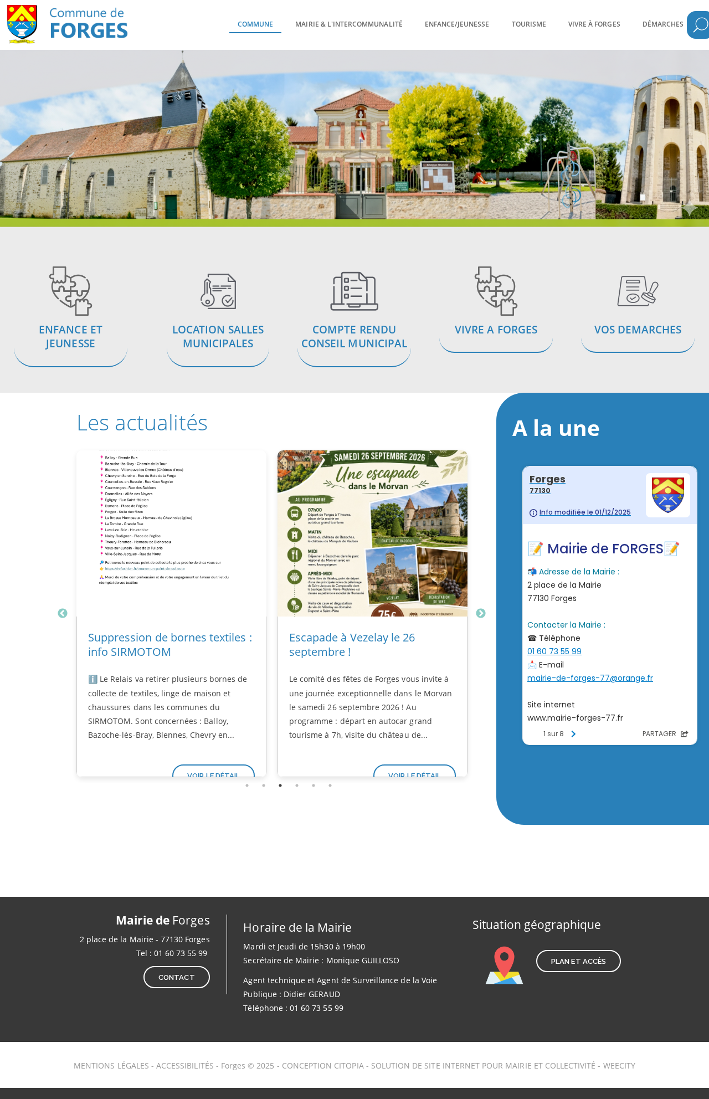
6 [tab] (330, 785)
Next (480, 613)
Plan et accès (578, 961)
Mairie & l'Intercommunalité (348, 24)
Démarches (663, 24)
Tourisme (529, 24)
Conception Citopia (323, 1065)
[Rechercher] (700, 25)
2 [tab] (263, 785)
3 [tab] (280, 785)
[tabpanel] (171, 613)
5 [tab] (313, 785)
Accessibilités (186, 1065)
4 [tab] (296, 785)
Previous (62, 613)
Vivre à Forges (594, 24)
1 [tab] (247, 785)
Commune (255, 24)
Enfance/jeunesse (457, 24)
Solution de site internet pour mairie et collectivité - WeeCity (503, 1065)
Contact (176, 977)
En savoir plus (71, 318)
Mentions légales (111, 1065)
